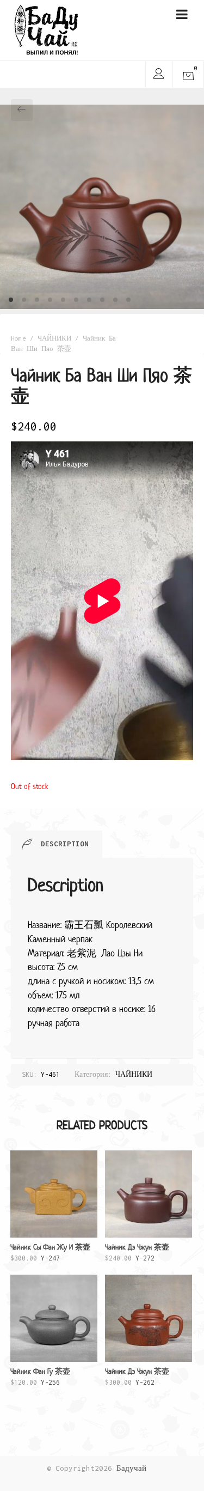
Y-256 (40, 1376)
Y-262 (137, 1376)
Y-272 (137, 1252)
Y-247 (50, 1252)
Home (18, 338)
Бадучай (131, 1468)
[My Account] (158, 75)
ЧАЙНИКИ (54, 338)
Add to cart (54, 1263)
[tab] (56, 844)
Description (65, 844)
